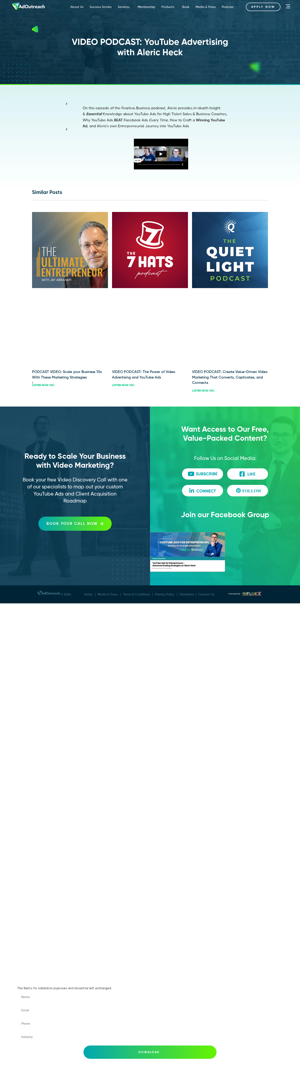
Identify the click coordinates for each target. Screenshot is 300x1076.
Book (185, 7)
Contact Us (206, 594)
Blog (25, 899)
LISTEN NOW (40, 385)
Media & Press (206, 7)
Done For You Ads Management (48, 678)
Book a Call (31, 825)
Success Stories (101, 7)
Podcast (228, 7)
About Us (76, 7)
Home (88, 594)
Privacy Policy (164, 594)
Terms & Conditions (136, 594)
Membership (146, 7)
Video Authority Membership (45, 703)
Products (167, 7)
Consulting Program (38, 690)
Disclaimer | (188, 594)
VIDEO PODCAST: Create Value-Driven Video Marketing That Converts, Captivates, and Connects (230, 377)
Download (149, 1052)
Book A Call (31, 641)
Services (124, 7)
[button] (69, 105)
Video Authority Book (39, 739)
